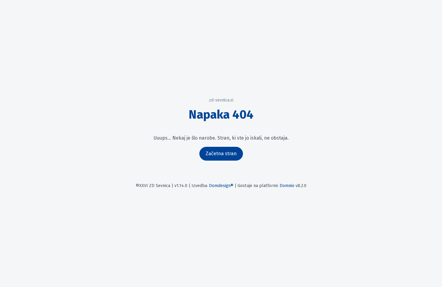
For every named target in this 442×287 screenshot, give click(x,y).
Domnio (287, 185)
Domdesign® (221, 185)
